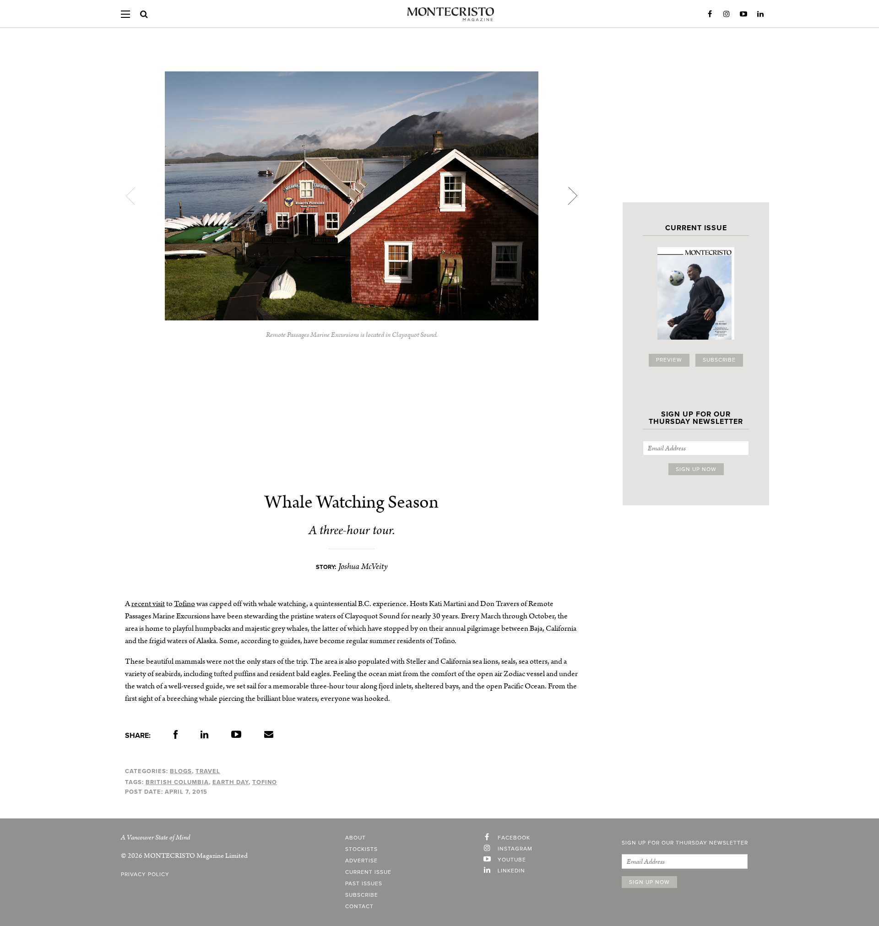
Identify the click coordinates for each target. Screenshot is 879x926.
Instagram (726, 14)
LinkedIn (760, 14)
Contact (359, 907)
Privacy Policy (145, 874)
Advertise (361, 861)
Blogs (181, 771)
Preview (669, 360)
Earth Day (230, 782)
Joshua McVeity (363, 566)
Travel (207, 771)
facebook (514, 838)
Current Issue (368, 872)
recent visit (148, 603)
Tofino (184, 603)
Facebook (709, 14)
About (355, 838)
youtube (512, 860)
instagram (515, 849)
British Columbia (177, 782)
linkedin (511, 871)
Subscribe (719, 360)
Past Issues (363, 884)
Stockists (361, 849)
